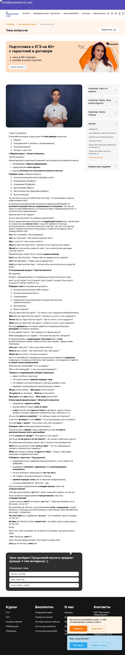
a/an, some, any (17, 580)
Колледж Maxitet (14, 621)
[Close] (120, 619)
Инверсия (93, 129)
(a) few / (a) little (18, 574)
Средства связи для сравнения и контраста (102, 146)
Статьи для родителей (46, 631)
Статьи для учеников (45, 626)
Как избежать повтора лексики (102, 133)
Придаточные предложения (101, 137)
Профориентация (41, 13)
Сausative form (95, 141)
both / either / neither (20, 585)
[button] (102, 90)
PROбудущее (12, 626)
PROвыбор (11, 631)
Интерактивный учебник (47, 621)
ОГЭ (8, 617)
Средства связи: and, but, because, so (100, 152)
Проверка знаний (43, 617)
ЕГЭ (8, 612)
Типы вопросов (95, 157)
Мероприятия (99, 13)
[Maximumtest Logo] (13, 13)
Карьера (68, 612)
